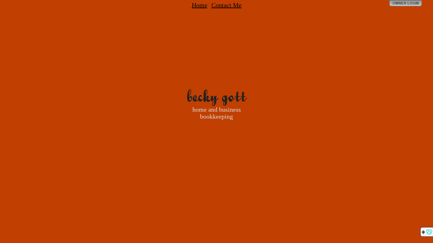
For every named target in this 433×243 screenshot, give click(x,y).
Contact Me (226, 5)
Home (199, 5)
